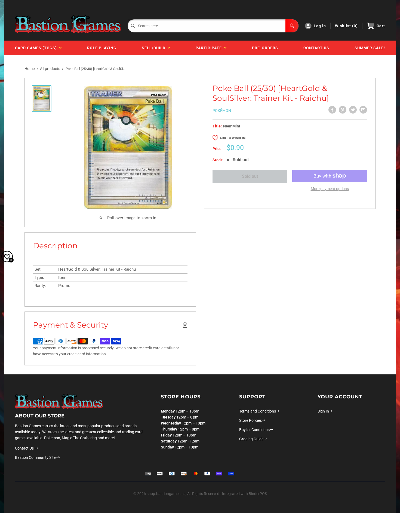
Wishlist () (346, 26)
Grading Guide (251, 439)
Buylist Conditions (254, 430)
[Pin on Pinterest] (342, 110)
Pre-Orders (265, 48)
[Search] (292, 25)
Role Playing (101, 48)
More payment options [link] (330, 189)
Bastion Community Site (35, 457)
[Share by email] (363, 110)
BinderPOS (258, 493)
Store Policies (250, 420)
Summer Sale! (370, 48)
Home (29, 68)
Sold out (250, 176)
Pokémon (222, 110)
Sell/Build (155, 48)
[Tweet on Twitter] (353, 110)
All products (50, 68)
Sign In (323, 411)
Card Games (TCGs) (37, 48)
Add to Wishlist (233, 138)
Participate (210, 48)
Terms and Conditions (257, 411)
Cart (381, 26)
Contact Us (316, 48)
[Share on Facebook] (332, 110)
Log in (320, 26)
